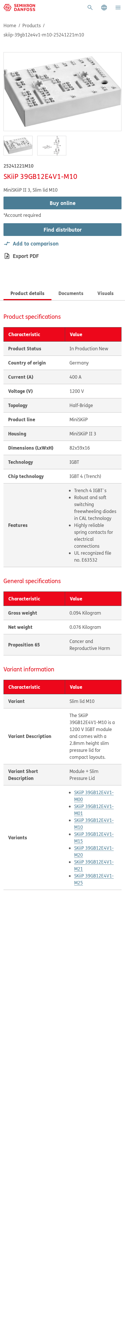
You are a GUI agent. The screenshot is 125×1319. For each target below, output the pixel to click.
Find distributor (63, 229)
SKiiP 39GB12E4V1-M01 (94, 809)
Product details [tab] (27, 293)
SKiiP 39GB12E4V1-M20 (94, 851)
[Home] (19, 7)
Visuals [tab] (105, 293)
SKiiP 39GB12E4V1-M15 (94, 837)
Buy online (63, 203)
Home (9, 25)
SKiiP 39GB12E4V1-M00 (94, 796)
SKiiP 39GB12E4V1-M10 (94, 823)
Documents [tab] (70, 293)
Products (31, 25)
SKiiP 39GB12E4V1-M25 (94, 879)
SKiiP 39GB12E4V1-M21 (94, 865)
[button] (104, 7)
